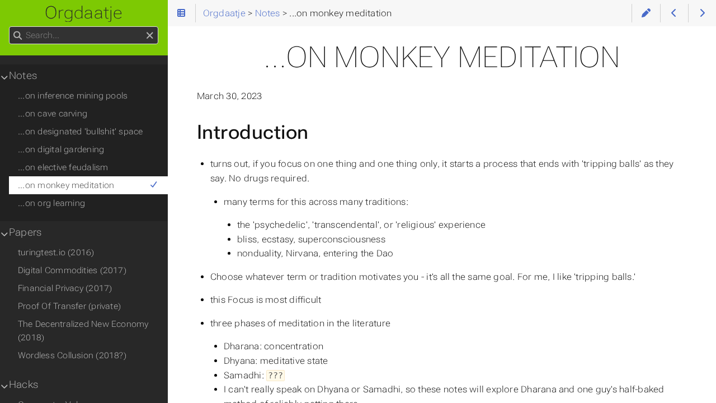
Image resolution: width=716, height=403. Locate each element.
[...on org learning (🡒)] (702, 13)
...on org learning (51, 203)
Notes (23, 75)
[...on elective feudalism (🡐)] (674, 13)
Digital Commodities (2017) (72, 270)
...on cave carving (52, 114)
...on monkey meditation (66, 185)
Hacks (23, 384)
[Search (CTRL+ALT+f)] (17, 36)
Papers (25, 232)
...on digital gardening (61, 149)
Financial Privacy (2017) (65, 288)
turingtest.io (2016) (56, 252)
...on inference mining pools (73, 96)
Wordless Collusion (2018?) (72, 355)
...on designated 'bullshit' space (80, 131)
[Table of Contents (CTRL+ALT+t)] (181, 13)
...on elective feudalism (63, 167)
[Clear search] (149, 36)
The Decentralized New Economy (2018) (83, 331)
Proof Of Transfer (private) (69, 306)
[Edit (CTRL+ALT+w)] (646, 13)
